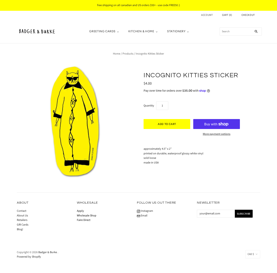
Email (143, 216)
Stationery (176, 31)
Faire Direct (83, 220)
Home (116, 54)
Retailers (22, 220)
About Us (22, 216)
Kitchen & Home (141, 31)
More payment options (216, 134)
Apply (80, 211)
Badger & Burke (48, 252)
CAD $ (251, 254)
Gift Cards (22, 225)
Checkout (248, 15)
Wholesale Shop (86, 216)
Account (207, 15)
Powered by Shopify (29, 257)
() (227, 15)
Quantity (149, 106)
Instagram (146, 211)
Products (127, 54)
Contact (21, 211)
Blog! (20, 229)
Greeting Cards (102, 31)
